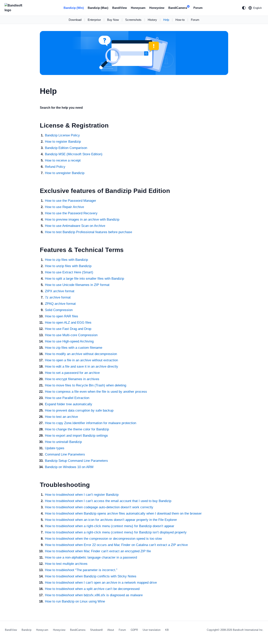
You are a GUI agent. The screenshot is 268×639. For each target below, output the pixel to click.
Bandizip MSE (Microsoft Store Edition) (73, 154)
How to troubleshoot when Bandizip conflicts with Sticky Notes (90, 576)
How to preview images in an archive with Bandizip (82, 219)
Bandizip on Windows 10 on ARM (69, 467)
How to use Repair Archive (64, 207)
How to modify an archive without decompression (81, 354)
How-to (180, 19)
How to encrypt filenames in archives (72, 379)
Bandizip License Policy (62, 135)
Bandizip (26, 629)
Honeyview (156, 7)
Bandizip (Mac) (98, 7)
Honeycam (138, 7)
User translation (151, 629)
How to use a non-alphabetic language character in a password (91, 557)
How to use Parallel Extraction (67, 398)
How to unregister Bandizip (64, 173)
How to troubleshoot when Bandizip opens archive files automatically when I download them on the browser (123, 513)
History (152, 19)
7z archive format (58, 297)
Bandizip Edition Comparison (66, 148)
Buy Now (113, 19)
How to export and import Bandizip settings (76, 435)
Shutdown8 (96, 629)
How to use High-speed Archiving (69, 341)
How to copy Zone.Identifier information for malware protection (90, 423)
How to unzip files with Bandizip (68, 266)
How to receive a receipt (63, 160)
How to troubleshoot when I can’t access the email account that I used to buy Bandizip (108, 501)
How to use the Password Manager (70, 201)
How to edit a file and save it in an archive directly (81, 366)
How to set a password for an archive (72, 373)
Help (166, 19)
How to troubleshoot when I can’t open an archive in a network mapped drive (101, 582)
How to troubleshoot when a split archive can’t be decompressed (92, 589)
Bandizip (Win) (74, 7)
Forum (197, 7)
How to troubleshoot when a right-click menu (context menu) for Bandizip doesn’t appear (109, 526)
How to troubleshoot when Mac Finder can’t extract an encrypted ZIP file (98, 551)
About (110, 629)
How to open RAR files (61, 316)
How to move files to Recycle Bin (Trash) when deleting (85, 385)
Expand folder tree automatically (68, 404)
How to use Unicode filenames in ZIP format (77, 285)
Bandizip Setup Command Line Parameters (76, 461)
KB (167, 629)
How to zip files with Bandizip (66, 260)
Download (75, 19)
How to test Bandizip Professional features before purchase (88, 232)
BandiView (119, 7)
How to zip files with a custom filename (73, 348)
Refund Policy (55, 167)
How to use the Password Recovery (71, 213)
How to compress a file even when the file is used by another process (96, 391)
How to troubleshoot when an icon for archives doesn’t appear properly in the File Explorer (111, 520)
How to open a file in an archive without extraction (81, 360)
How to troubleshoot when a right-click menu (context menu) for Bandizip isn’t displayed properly (116, 532)
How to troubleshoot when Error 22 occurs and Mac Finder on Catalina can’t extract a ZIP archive (116, 545)
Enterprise (94, 19)
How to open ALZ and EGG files (68, 322)
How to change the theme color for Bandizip (77, 429)
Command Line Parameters (65, 454)
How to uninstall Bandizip (63, 442)
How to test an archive (61, 417)
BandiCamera (178, 7)
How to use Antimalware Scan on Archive (75, 226)
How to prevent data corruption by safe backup (79, 410)
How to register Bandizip (63, 141)
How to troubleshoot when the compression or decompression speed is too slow (103, 538)
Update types (54, 448)
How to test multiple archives (66, 564)
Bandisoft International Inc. (248, 629)
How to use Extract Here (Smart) (69, 272)
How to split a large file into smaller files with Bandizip (84, 278)
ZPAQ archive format (60, 304)
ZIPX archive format (59, 291)
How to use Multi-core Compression (71, 335)
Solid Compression (59, 310)
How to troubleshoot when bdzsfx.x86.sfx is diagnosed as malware (94, 595)
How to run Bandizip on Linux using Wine (75, 601)
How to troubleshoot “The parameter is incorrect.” (81, 570)
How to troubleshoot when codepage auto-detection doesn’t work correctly (99, 507)
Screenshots (133, 19)
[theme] (244, 8)
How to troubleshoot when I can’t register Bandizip (82, 495)
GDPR (134, 629)
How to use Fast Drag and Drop (68, 329)
